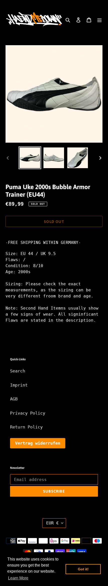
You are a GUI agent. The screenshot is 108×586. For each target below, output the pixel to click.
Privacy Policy (27, 413)
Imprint (19, 385)
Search (17, 370)
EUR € (52, 523)
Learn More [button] (18, 578)
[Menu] (99, 20)
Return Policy (26, 426)
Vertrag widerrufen (37, 443)
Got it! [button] (83, 569)
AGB (14, 398)
